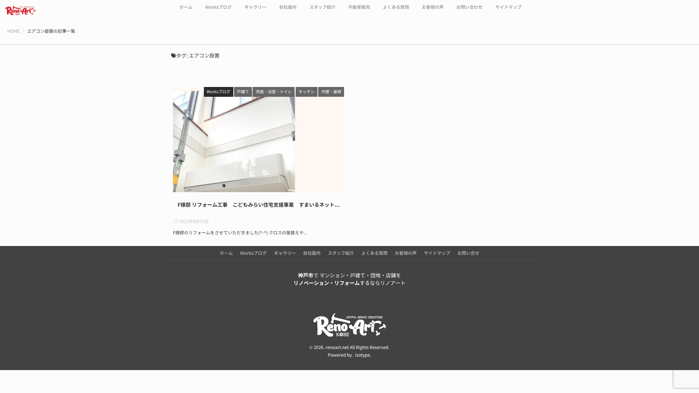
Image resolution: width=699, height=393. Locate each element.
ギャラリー (255, 7)
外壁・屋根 (331, 92)
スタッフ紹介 (322, 7)
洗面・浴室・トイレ (274, 92)
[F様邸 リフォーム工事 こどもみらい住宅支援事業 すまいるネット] (258, 139)
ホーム (185, 7)
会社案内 (287, 7)
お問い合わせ (470, 7)
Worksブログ (218, 7)
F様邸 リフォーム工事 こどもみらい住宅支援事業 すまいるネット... (259, 204)
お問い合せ (468, 253)
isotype (362, 355)
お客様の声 (432, 7)
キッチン (307, 92)
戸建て (243, 92)
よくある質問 (396, 7)
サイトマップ (508, 7)
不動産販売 (359, 7)
